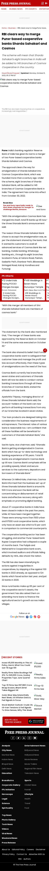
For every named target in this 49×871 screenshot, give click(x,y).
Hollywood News (32, 755)
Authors (27, 859)
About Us (6, 849)
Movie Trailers (31, 764)
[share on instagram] (29, 737)
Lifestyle (29, 794)
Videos (5, 829)
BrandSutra (8, 780)
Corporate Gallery (11, 785)
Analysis (6, 745)
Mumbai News (15, 9)
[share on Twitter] (18, 737)
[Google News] (17, 616)
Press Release (9, 842)
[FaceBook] (27, 616)
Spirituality (7, 808)
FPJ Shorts (31, 9)
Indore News (7, 759)
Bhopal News (7, 764)
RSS (20, 859)
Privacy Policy (8, 854)
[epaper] (42, 3)
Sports (28, 780)
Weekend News (9, 838)
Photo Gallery (9, 819)
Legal (4, 798)
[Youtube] (39, 616)
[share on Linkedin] (24, 737)
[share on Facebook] (13, 737)
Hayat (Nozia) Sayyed (10, 73)
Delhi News (6, 768)
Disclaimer (40, 849)
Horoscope (7, 794)
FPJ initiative (8, 789)
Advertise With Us (37, 854)
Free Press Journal (16, 3)
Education (7, 773)
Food (27, 808)
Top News (6, 815)
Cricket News (30, 785)
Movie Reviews (31, 759)
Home (4, 9)
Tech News (7, 824)
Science (6, 803)
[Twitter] (31, 616)
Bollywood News (32, 750)
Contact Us (22, 854)
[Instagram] (35, 616)
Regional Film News (33, 768)
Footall (28, 789)
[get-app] (46, 3)
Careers (30, 849)
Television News (32, 773)
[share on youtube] (35, 737)
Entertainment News (35, 745)
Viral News (7, 833)
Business (12, 28)
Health (27, 798)
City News (7, 750)
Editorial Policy (18, 849)
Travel (27, 803)
